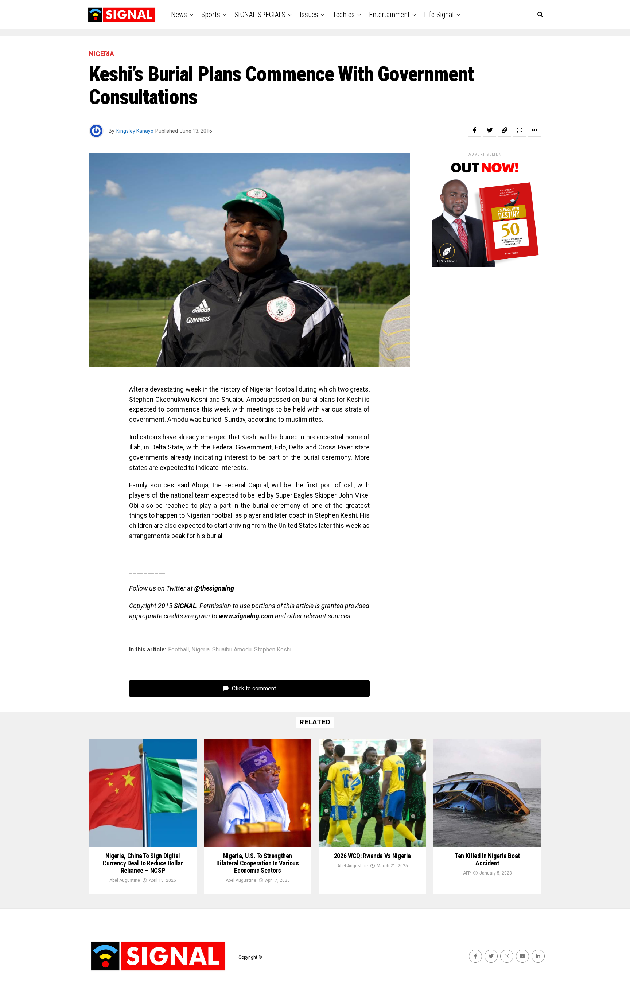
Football (178, 650)
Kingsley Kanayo (134, 131)
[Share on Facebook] (474, 130)
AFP (467, 873)
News (179, 14)
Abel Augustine (124, 880)
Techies (343, 14)
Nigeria (200, 650)
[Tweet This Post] (489, 130)
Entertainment (389, 14)
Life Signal (439, 14)
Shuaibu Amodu (232, 650)
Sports (210, 14)
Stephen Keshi (272, 650)
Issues (309, 14)
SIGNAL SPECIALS (259, 14)
